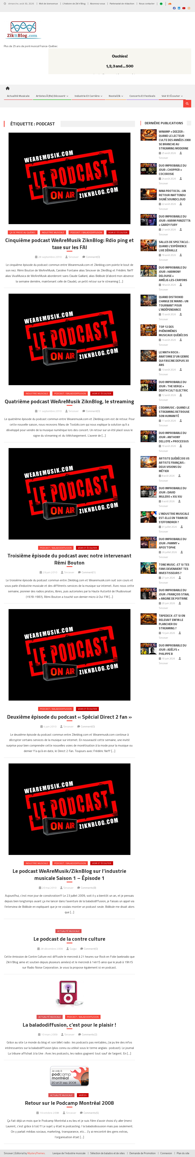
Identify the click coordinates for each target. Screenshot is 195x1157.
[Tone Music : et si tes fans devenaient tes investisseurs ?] (149, 568)
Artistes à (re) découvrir (51, 96)
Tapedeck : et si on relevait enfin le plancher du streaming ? (172, 621)
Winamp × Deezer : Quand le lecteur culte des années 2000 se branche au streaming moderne (174, 140)
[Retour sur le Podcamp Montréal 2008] (69, 1076)
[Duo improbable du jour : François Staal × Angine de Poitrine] (149, 593)
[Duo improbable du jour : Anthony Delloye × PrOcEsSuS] (149, 436)
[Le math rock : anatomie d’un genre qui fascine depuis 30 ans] (149, 356)
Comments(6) (91, 1113)
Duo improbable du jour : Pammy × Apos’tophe (172, 543)
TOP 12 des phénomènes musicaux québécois (173, 331)
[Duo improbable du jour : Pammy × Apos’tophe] (149, 542)
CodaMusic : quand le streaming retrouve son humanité (174, 411)
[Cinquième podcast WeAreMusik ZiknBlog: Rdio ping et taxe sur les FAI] (69, 178)
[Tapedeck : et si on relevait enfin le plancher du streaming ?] (149, 619)
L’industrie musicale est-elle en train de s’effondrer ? (174, 518)
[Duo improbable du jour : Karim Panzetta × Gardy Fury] (149, 220)
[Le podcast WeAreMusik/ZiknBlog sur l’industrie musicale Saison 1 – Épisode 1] (69, 809)
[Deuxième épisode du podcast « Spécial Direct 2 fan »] (69, 655)
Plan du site (183, 1153)
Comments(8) (88, 888)
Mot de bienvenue (48, 3)
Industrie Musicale (53, 232)
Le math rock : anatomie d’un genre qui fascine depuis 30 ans (174, 358)
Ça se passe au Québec (23, 232)
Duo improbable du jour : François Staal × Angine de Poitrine (174, 594)
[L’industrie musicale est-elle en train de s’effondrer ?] (149, 517)
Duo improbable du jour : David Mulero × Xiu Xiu (172, 492)
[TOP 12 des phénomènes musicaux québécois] (149, 330)
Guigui (73, 949)
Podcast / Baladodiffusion (86, 232)
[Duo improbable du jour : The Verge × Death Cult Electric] (149, 385)
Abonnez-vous (97, 3)
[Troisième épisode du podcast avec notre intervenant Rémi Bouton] (69, 494)
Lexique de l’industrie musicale (69, 1153)
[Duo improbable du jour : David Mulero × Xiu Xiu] (149, 491)
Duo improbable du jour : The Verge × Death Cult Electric (173, 386)
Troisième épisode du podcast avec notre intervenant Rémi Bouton (69, 559)
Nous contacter (146, 3)
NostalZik (114, 96)
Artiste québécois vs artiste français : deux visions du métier (174, 464)
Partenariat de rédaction (122, 3)
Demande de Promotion (142, 1153)
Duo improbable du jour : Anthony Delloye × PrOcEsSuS (174, 437)
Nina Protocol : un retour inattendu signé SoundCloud (172, 195)
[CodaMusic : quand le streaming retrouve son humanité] (149, 411)
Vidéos (83, 1095)
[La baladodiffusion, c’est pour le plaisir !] (69, 994)
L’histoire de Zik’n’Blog (74, 3)
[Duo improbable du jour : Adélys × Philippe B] (149, 649)
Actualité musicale (18, 96)
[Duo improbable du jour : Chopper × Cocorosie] (149, 169)
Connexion (166, 1153)
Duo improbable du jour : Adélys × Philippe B (172, 649)
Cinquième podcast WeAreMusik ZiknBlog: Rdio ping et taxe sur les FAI (69, 244)
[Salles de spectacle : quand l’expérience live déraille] (149, 245)
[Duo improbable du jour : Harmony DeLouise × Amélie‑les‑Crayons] (149, 271)
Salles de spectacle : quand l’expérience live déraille (174, 246)
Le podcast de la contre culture (69, 938)
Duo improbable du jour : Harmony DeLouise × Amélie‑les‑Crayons (173, 273)
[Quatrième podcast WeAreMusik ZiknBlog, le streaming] (69, 339)
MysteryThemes (36, 1153)
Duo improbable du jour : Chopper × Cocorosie (172, 169)
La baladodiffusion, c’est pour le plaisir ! (69, 1024)
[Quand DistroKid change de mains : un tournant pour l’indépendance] (149, 300)
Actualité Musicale (68, 931)
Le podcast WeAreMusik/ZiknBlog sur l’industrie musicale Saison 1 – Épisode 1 (69, 874)
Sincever (74, 257)
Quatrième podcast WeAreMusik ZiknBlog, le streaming (69, 401)
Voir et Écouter (171, 96)
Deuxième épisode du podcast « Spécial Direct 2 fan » (69, 716)
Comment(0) (93, 257)
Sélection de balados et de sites (107, 1153)
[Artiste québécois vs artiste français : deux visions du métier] (149, 462)
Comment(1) (89, 572)
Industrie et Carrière (87, 96)
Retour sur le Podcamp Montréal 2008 (69, 1102)
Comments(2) (89, 1034)
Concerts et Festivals (142, 96)
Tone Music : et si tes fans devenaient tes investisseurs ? (174, 568)
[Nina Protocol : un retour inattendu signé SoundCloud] (149, 194)
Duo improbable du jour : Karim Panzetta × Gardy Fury (174, 220)
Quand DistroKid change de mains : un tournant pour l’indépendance (173, 303)
